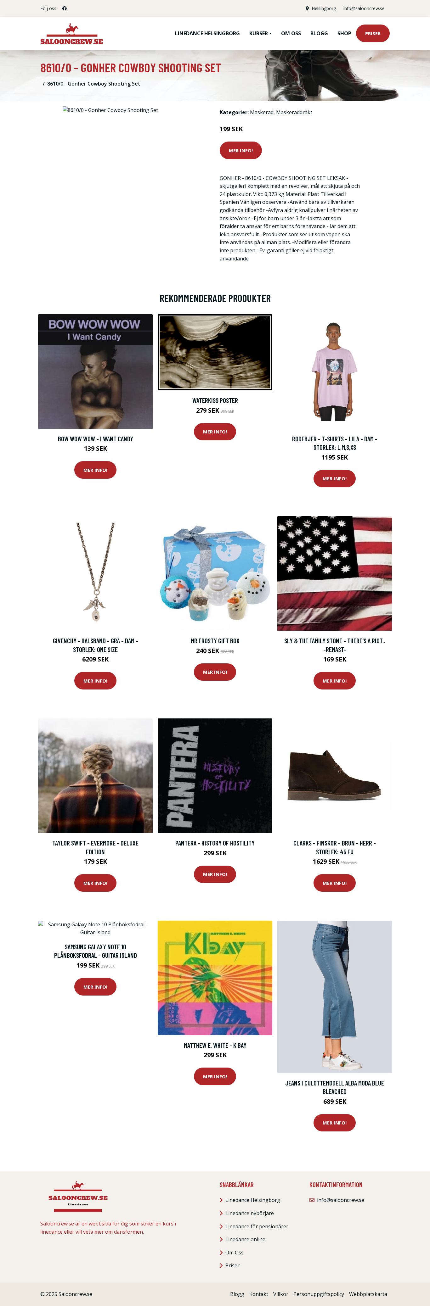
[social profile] (64, 8)
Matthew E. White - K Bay (215, 1045)
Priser (373, 33)
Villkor (280, 1294)
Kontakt (258, 1294)
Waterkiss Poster (215, 400)
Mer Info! (241, 150)
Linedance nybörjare (249, 1213)
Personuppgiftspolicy (318, 1294)
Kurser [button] (258, 33)
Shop (344, 33)
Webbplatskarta (368, 1294)
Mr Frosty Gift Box (215, 641)
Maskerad (262, 112)
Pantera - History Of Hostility (215, 843)
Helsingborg (324, 8)
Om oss (291, 33)
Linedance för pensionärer (256, 1226)
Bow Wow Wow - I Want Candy (95, 439)
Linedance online (245, 1239)
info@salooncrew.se (364, 8)
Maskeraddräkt (294, 112)
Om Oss (234, 1252)
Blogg (319, 33)
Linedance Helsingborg (207, 33)
